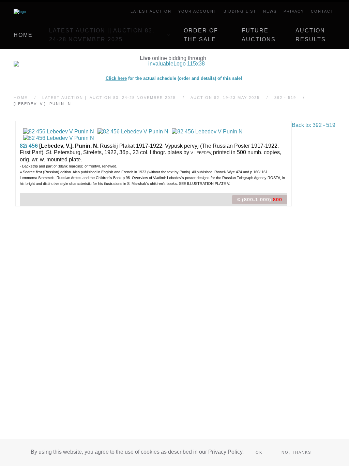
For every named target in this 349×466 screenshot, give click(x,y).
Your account (197, 11)
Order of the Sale (201, 35)
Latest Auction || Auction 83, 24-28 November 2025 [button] (101, 35)
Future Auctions (259, 35)
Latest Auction (151, 11)
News (270, 11)
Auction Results (310, 35)
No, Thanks (296, 452)
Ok (259, 452)
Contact (322, 11)
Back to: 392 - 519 (313, 125)
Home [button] (23, 35)
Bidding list (240, 11)
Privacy (294, 11)
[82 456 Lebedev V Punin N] (58, 131)
